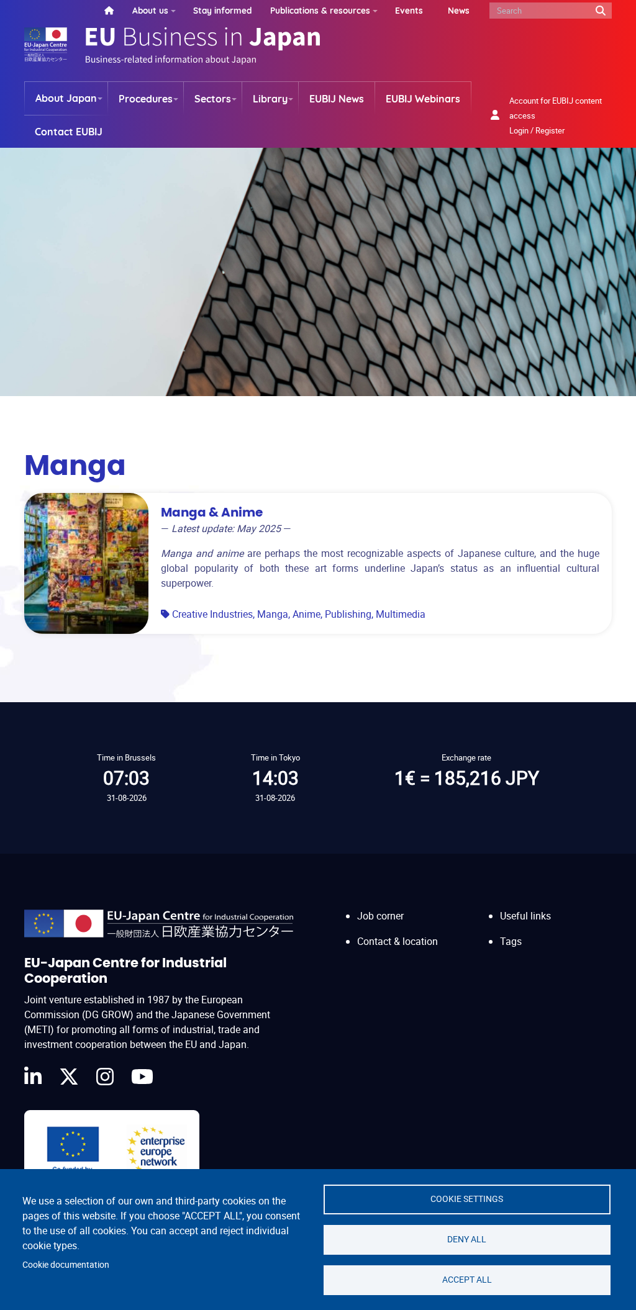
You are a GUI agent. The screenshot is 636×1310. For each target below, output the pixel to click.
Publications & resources (320, 10)
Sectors (212, 99)
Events (409, 10)
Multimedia (400, 614)
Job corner (380, 916)
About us (150, 10)
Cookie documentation (65, 1264)
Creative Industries (212, 614)
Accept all (467, 1279)
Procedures (146, 99)
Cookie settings (466, 1198)
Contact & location (397, 941)
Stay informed (222, 10)
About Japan (66, 98)
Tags (511, 941)
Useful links (525, 916)
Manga (272, 614)
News (459, 10)
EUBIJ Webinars (423, 99)
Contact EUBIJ (68, 131)
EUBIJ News (336, 99)
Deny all (466, 1239)
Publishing (348, 614)
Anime (306, 614)
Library (270, 99)
